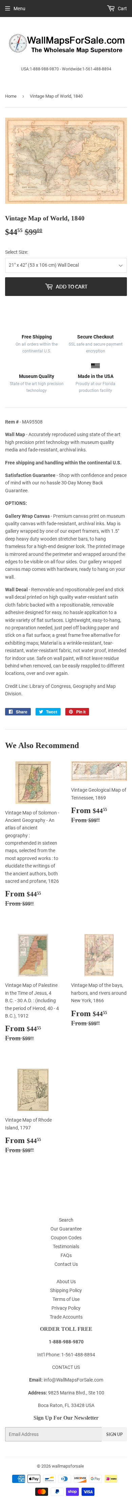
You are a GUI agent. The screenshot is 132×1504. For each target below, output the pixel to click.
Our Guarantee (66, 1229)
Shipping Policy (66, 1290)
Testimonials (66, 1246)
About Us (66, 1281)
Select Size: (16, 252)
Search (66, 1220)
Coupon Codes (66, 1237)
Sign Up (114, 1434)
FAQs (66, 1255)
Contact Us (66, 1264)
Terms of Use (66, 1299)
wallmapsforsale (68, 1466)
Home (11, 96)
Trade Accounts (66, 1317)
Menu (19, 8)
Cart (122, 8)
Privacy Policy (66, 1308)
